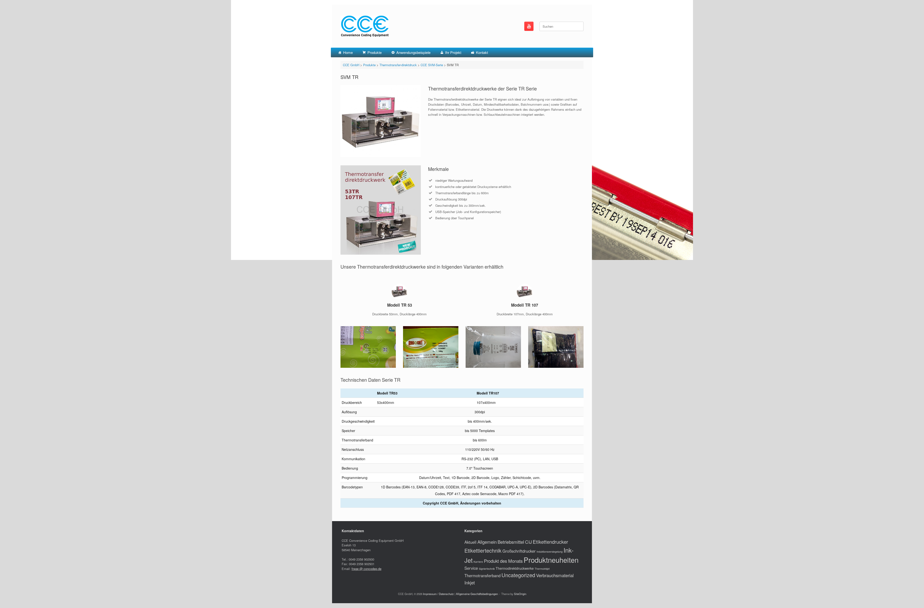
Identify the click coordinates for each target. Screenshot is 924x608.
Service (471, 568)
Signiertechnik (487, 568)
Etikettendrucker (550, 541)
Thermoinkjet (542, 568)
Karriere (478, 561)
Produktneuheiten (551, 560)
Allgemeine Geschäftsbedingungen (477, 594)
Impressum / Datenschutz (438, 594)
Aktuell (470, 542)
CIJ (528, 542)
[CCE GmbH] (364, 26)
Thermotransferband (482, 575)
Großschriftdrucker (519, 551)
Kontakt (482, 52)
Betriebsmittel (511, 542)
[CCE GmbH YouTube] (528, 26)
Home (348, 52)
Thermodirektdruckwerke (515, 568)
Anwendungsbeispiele (413, 52)
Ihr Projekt (453, 52)
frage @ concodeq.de (366, 568)
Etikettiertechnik (482, 550)
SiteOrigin (520, 594)
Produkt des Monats (503, 561)
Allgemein (487, 542)
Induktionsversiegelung (550, 551)
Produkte (374, 52)
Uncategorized (518, 575)
